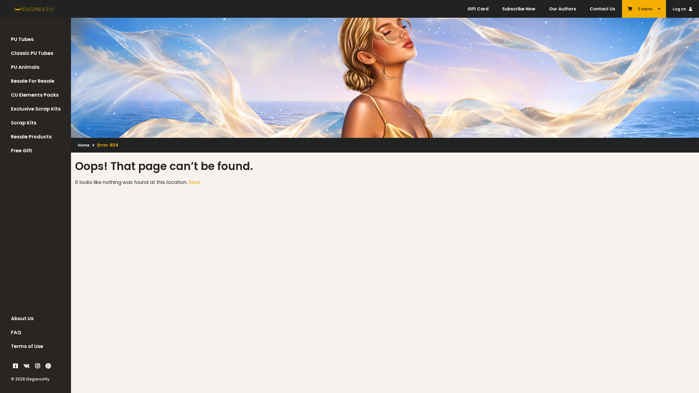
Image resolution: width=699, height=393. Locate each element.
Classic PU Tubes (32, 53)
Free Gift (21, 150)
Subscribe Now (518, 9)
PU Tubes (22, 39)
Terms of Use (27, 346)
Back (194, 182)
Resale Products (31, 136)
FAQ (16, 332)
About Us (22, 318)
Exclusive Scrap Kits (36, 108)
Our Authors (562, 9)
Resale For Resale (32, 81)
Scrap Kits (23, 122)
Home (84, 145)
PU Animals (25, 67)
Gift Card (477, 9)
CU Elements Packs (35, 94)
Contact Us (602, 9)
